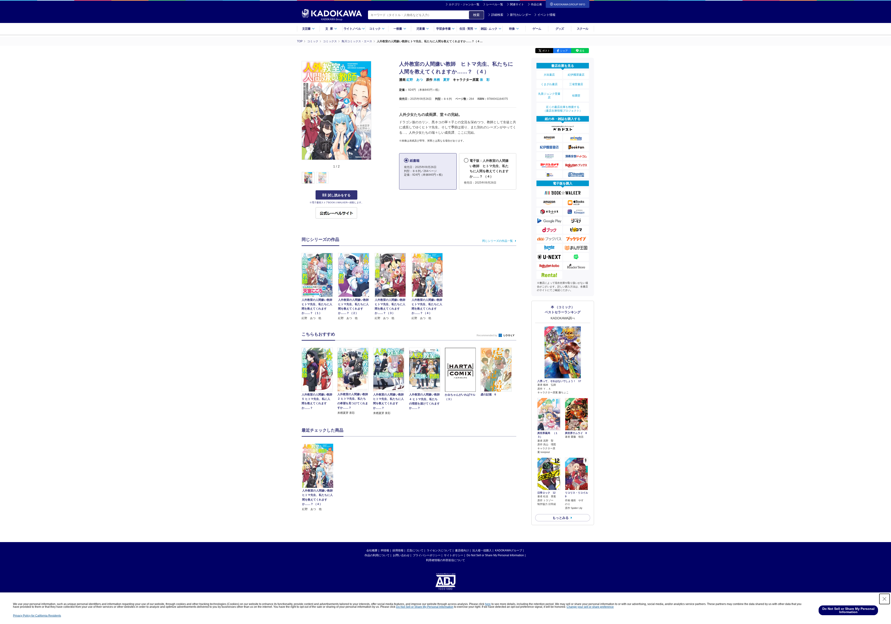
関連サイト (517, 4)
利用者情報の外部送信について (445, 560)
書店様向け (462, 550)
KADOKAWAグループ (508, 550)
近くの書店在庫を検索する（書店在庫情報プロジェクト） (562, 108)
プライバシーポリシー (427, 555)
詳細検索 (497, 14)
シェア (564, 50)
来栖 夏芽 (441, 79)
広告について (415, 550)
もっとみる (560, 518)
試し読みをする (339, 195)
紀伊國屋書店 (576, 74)
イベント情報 (546, 14)
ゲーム (537, 28)
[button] (374, 178)
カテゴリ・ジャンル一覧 (464, 4)
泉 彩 (485, 79)
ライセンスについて (439, 550)
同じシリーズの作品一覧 (497, 240)
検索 (476, 15)
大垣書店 (549, 74)
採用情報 (398, 550)
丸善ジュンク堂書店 (549, 95)
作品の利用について (377, 555)
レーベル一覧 (494, 4)
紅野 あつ (415, 79)
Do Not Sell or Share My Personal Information (495, 555)
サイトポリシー (453, 555)
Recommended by (487, 335)
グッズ (559, 28)
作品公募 (536, 4)
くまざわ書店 (549, 84)
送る (581, 50)
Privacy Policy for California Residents (37, 615)
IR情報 (385, 550)
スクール (582, 28)
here (488, 604)
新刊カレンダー (520, 14)
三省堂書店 (576, 84)
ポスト (546, 50)
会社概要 (372, 550)
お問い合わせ (401, 555)
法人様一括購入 (482, 550)
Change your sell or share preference (590, 606)
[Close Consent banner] (884, 599)
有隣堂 (576, 95)
